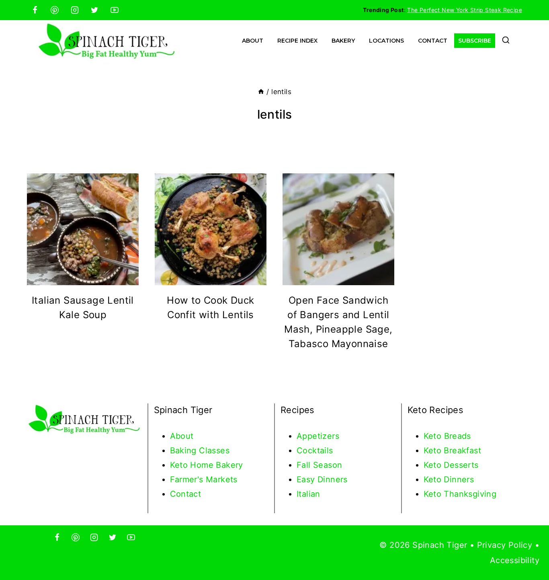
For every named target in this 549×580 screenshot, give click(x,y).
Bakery (343, 40)
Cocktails (315, 450)
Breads (457, 436)
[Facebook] (35, 10)
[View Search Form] (505, 40)
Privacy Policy (505, 545)
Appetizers (318, 436)
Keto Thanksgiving (460, 494)
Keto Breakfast (452, 450)
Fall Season (319, 465)
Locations (386, 40)
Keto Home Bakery (206, 465)
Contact (432, 40)
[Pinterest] (55, 10)
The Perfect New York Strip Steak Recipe (464, 9)
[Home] (261, 92)
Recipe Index (297, 40)
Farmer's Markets (204, 479)
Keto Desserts (451, 465)
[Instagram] (75, 10)
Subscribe (474, 40)
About (252, 40)
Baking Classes (200, 450)
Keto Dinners (449, 479)
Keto (434, 436)
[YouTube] (115, 10)
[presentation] (83, 229)
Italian (308, 494)
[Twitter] (94, 10)
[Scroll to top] (529, 548)
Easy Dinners (322, 479)
